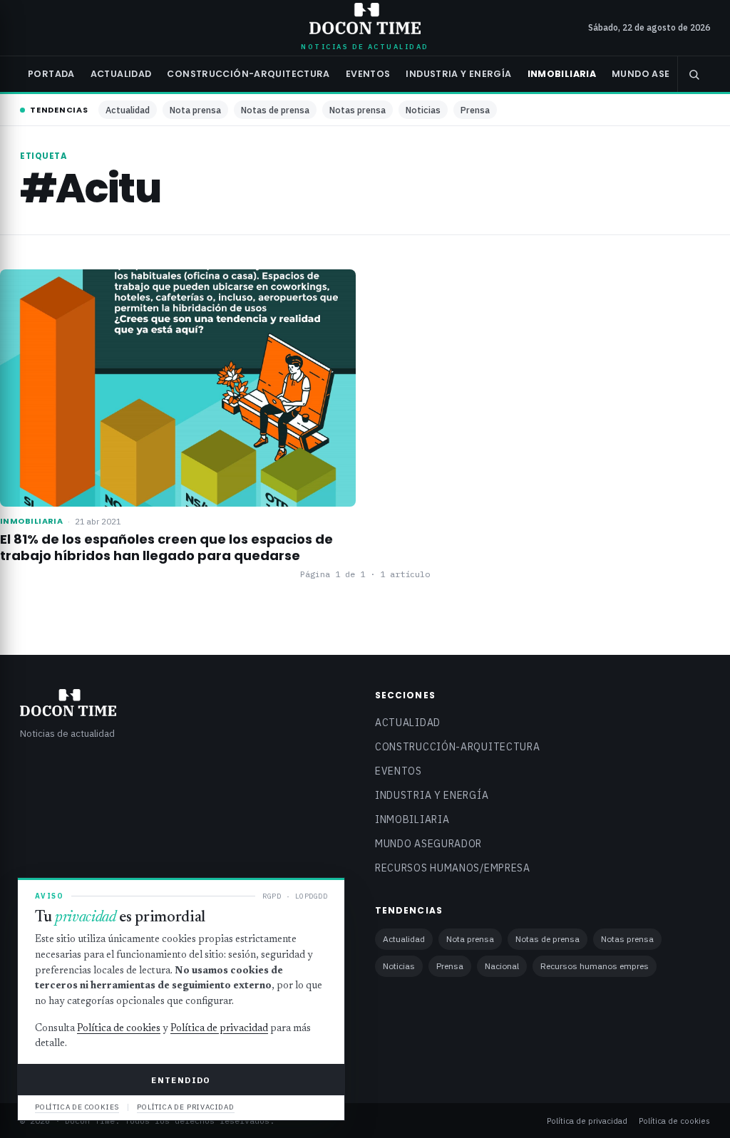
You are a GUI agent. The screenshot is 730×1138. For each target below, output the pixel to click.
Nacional (502, 966)
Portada (51, 74)
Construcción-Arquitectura (248, 74)
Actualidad (121, 74)
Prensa (475, 109)
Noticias (423, 109)
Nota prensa (195, 109)
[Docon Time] (365, 18)
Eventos (368, 74)
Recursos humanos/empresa (452, 868)
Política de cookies (674, 1120)
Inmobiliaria (562, 74)
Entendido (180, 1080)
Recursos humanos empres (594, 966)
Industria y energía (458, 74)
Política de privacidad (587, 1120)
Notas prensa (357, 109)
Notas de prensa (275, 109)
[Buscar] (693, 74)
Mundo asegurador (665, 74)
